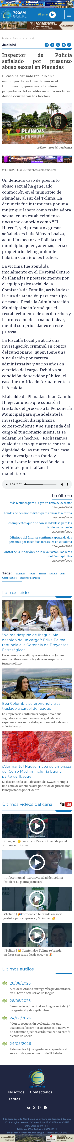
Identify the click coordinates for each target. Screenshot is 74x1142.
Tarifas (14, 1099)
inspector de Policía (30, 578)
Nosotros (16, 1092)
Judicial (17, 38)
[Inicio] (6, 15)
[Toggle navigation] (68, 15)
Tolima (42, 573)
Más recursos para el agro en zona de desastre (41, 503)
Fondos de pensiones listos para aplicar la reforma (38, 513)
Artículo (30, 38)
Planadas (20, 573)
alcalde (53, 573)
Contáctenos (41, 1092)
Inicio (5, 38)
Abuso (32, 573)
